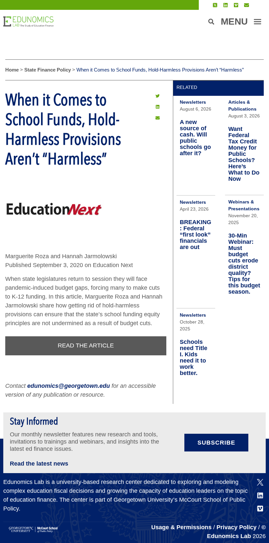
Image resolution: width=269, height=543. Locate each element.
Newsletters (193, 102)
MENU (234, 21)
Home (12, 70)
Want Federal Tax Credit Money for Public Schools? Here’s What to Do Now (243, 154)
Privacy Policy (237, 527)
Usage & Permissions (182, 527)
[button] (157, 95)
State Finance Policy (47, 70)
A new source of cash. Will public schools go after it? (195, 138)
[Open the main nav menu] (257, 22)
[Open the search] (211, 22)
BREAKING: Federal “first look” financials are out (195, 234)
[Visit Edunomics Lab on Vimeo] (236, 5)
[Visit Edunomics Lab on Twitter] (215, 5)
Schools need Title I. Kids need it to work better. (193, 357)
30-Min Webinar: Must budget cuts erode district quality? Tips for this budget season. (244, 263)
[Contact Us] (246, 5)
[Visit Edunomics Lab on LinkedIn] (225, 5)
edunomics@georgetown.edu (68, 386)
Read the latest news (39, 463)
